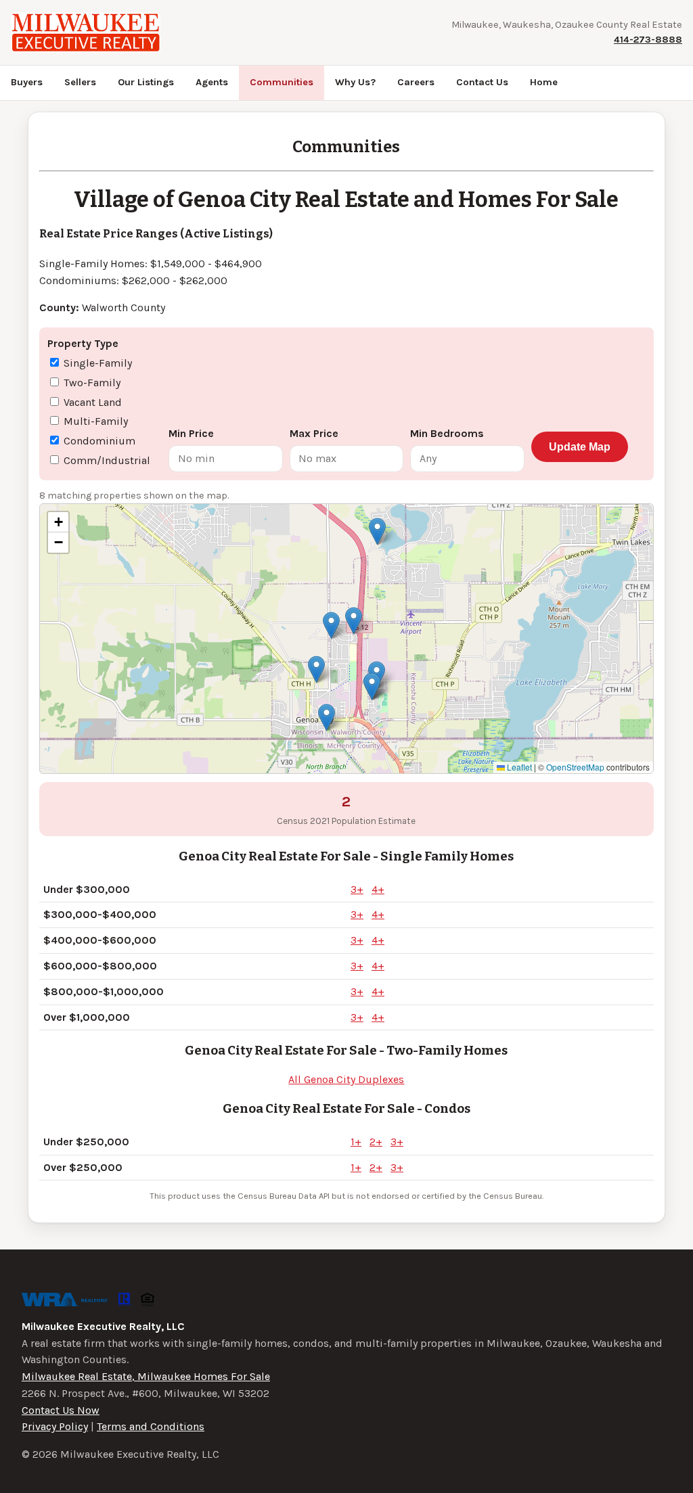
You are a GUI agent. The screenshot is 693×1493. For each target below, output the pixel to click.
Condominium (98, 440)
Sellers (80, 82)
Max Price (314, 433)
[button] (377, 531)
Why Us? (355, 82)
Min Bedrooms (447, 433)
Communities (281, 82)
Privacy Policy (55, 1426)
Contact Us (482, 82)
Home (544, 82)
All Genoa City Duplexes (346, 1079)
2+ (376, 1141)
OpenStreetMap (575, 767)
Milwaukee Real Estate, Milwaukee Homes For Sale (146, 1376)
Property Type (82, 343)
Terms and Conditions (150, 1426)
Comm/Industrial (105, 460)
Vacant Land (91, 402)
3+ (357, 889)
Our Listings (146, 82)
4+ (378, 889)
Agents (212, 82)
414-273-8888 (648, 39)
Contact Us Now (60, 1410)
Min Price (191, 433)
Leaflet (518, 767)
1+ (356, 1141)
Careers (415, 82)
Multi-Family (94, 421)
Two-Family (90, 382)
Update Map (579, 447)
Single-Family (96, 363)
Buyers (27, 82)
